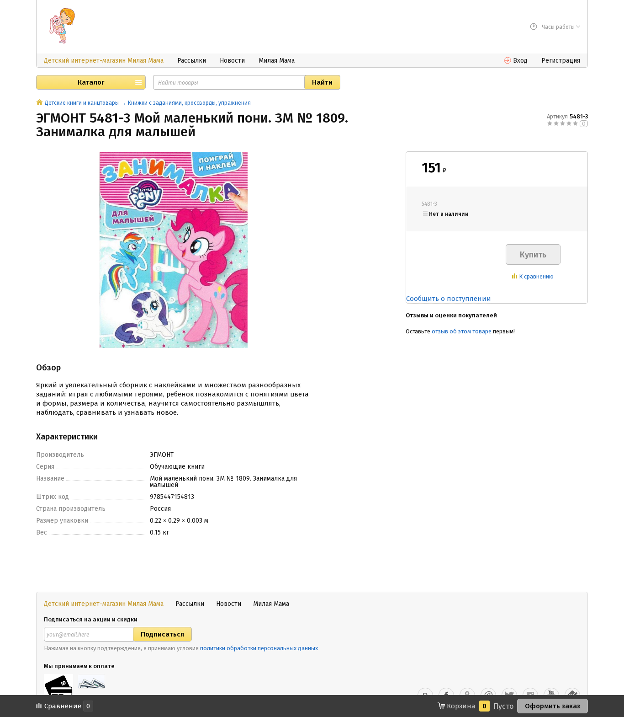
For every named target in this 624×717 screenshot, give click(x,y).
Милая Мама (277, 60)
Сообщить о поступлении (448, 298)
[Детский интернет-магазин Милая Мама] (62, 25)
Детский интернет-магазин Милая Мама (104, 60)
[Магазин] (39, 103)
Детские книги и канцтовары (82, 103)
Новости (232, 60)
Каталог (91, 82)
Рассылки (191, 60)
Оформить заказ (552, 706)
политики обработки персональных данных (259, 648)
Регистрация (560, 60)
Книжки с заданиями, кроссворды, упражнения (189, 103)
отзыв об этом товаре (462, 331)
